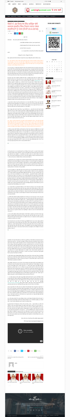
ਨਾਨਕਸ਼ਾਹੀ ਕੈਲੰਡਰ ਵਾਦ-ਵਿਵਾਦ (21, 21)
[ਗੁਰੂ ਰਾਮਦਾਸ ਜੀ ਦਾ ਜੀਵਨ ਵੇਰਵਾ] (48, 87)
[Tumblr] (39, 410)
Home (8, 19)
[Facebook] (45, 1)
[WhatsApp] (22, 33)
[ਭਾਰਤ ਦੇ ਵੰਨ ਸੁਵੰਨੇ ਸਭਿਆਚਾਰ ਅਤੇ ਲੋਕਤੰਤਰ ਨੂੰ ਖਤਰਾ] (37, 377)
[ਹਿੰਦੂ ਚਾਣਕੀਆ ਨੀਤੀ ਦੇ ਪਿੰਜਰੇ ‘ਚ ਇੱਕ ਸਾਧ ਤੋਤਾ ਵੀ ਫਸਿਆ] (48, 97)
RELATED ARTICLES (11, 371)
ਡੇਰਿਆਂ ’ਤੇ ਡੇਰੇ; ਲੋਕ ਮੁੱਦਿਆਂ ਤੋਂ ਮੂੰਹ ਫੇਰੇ (12, 382)
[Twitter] (48, 1)
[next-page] (10, 385)
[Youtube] (50, 1)
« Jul (46, 75)
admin (16, 363)
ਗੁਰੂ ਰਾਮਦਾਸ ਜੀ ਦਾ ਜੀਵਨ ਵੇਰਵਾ (56, 85)
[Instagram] (47, 1)
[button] (61, 1)
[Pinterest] (20, 33)
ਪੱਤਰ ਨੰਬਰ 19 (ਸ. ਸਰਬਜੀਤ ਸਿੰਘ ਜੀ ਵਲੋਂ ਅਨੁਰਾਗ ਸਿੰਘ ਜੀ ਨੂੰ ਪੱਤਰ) (16, 358)
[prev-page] (8, 385)
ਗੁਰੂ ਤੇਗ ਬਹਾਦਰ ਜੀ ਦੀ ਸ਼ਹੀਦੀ (56, 105)
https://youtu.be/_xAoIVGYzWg (14, 282)
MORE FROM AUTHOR (19, 371)
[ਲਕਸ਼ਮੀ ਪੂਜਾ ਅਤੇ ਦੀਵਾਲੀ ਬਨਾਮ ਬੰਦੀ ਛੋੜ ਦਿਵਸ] (25, 377)
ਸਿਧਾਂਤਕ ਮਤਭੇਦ (15, 21)
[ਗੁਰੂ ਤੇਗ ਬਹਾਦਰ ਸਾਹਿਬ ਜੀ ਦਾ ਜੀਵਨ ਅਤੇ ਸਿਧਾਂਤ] (48, 82)
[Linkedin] (34, 410)
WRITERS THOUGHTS (13, 19)
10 (47, 67)
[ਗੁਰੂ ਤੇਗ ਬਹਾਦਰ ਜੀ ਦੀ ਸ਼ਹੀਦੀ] (48, 107)
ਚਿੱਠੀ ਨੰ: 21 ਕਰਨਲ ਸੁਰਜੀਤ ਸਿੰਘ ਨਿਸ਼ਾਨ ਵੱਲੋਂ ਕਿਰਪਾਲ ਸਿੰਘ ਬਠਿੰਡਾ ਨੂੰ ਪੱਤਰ (35, 358)
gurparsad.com (37, 80)
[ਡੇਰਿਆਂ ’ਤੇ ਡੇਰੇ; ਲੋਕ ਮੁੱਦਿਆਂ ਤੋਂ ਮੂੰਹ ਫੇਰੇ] (13, 377)
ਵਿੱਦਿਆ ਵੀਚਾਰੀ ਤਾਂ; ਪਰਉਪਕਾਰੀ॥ (56, 100)
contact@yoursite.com (36, 407)
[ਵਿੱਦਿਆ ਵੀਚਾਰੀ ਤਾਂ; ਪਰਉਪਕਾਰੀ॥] (48, 102)
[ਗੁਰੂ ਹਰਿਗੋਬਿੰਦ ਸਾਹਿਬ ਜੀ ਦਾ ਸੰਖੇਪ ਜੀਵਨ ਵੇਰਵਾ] (48, 92)
